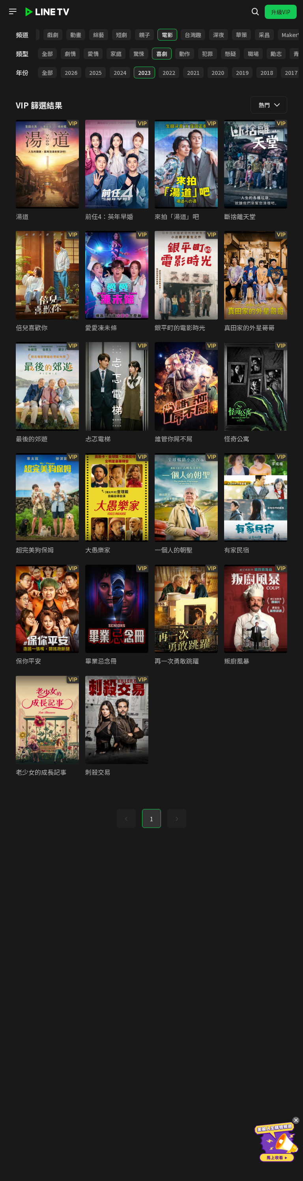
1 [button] (151, 819)
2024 (120, 72)
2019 (242, 72)
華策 (241, 35)
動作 (184, 54)
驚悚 (138, 54)
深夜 (218, 35)
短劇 (121, 35)
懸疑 (230, 54)
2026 (71, 72)
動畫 (75, 35)
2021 (193, 72)
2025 (95, 72)
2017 (291, 72)
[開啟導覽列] (12, 11)
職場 (253, 54)
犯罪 (207, 54)
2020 (217, 72)
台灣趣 (193, 35)
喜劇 (161, 54)
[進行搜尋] (255, 12)
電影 (167, 35)
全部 (47, 54)
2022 (169, 72)
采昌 (264, 35)
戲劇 (52, 35)
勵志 (276, 54)
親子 (144, 35)
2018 (266, 72)
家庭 (116, 54)
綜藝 (98, 35)
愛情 (93, 54)
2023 (144, 72)
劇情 (70, 54)
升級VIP (280, 12)
